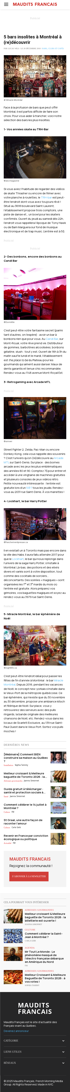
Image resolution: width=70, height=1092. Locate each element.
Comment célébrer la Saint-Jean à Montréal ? (44, 935)
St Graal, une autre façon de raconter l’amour (23, 821)
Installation (8, 765)
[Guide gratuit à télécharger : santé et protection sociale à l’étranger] (58, 792)
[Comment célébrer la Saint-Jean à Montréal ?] (13, 936)
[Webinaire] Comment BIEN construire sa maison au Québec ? (26, 757)
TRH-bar (46, 197)
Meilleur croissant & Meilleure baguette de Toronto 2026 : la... (25, 775)
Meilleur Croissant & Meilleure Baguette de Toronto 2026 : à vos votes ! (45, 978)
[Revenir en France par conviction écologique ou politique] (58, 839)
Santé (6, 796)
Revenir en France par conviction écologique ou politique (26, 837)
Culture (7, 812)
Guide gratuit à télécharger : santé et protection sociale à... (25, 790)
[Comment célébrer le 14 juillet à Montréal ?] (58, 808)
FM (13, 812)
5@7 (29, 488)
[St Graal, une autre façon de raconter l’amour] (58, 823)
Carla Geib (16, 827)
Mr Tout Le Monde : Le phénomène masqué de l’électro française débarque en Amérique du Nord (44, 957)
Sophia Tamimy (21, 765)
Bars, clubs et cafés (53, 48)
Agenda (30, 948)
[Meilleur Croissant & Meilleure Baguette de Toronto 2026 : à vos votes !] (13, 977)
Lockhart (18, 559)
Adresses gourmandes (13, 781)
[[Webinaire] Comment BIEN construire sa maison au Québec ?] (58, 757)
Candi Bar (52, 339)
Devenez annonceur (16, 1031)
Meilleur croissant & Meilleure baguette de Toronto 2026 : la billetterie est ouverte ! (45, 917)
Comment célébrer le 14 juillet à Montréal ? (25, 806)
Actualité (7, 843)
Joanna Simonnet (31, 780)
